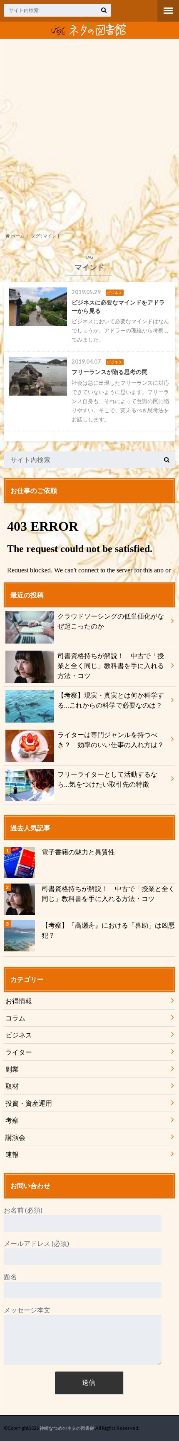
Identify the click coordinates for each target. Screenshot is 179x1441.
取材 (12, 1086)
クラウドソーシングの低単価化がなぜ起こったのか (110, 621)
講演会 (15, 1137)
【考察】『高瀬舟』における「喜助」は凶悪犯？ (108, 930)
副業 (12, 1069)
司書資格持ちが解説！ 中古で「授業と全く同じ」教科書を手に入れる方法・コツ (110, 665)
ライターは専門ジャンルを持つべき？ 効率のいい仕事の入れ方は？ (114, 739)
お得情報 (18, 1001)
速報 (12, 1154)
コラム (15, 1018)
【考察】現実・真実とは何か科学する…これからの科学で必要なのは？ (110, 700)
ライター (18, 1052)
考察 (12, 1120)
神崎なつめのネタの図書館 (67, 1428)
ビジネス (18, 1035)
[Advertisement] (89, 134)
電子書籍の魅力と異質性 (78, 852)
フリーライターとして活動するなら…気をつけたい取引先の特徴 (107, 779)
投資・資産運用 (28, 1103)
